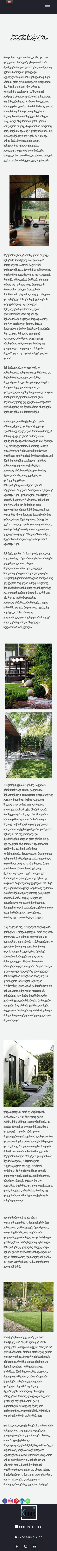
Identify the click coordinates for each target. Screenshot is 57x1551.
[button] (28, 1526)
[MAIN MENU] (47, 7)
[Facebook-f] (17, 1546)
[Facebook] (4, 1501)
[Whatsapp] (27, 1501)
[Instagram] (10, 1501)
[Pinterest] (16, 1501)
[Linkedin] (22, 1501)
